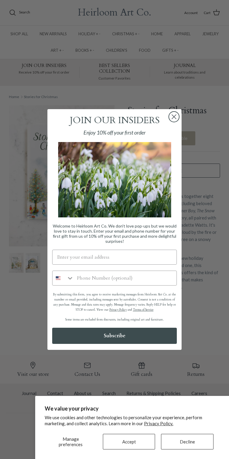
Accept (129, 441)
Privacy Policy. (158, 423)
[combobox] (63, 278)
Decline (187, 441)
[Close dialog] (174, 117)
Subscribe (115, 336)
